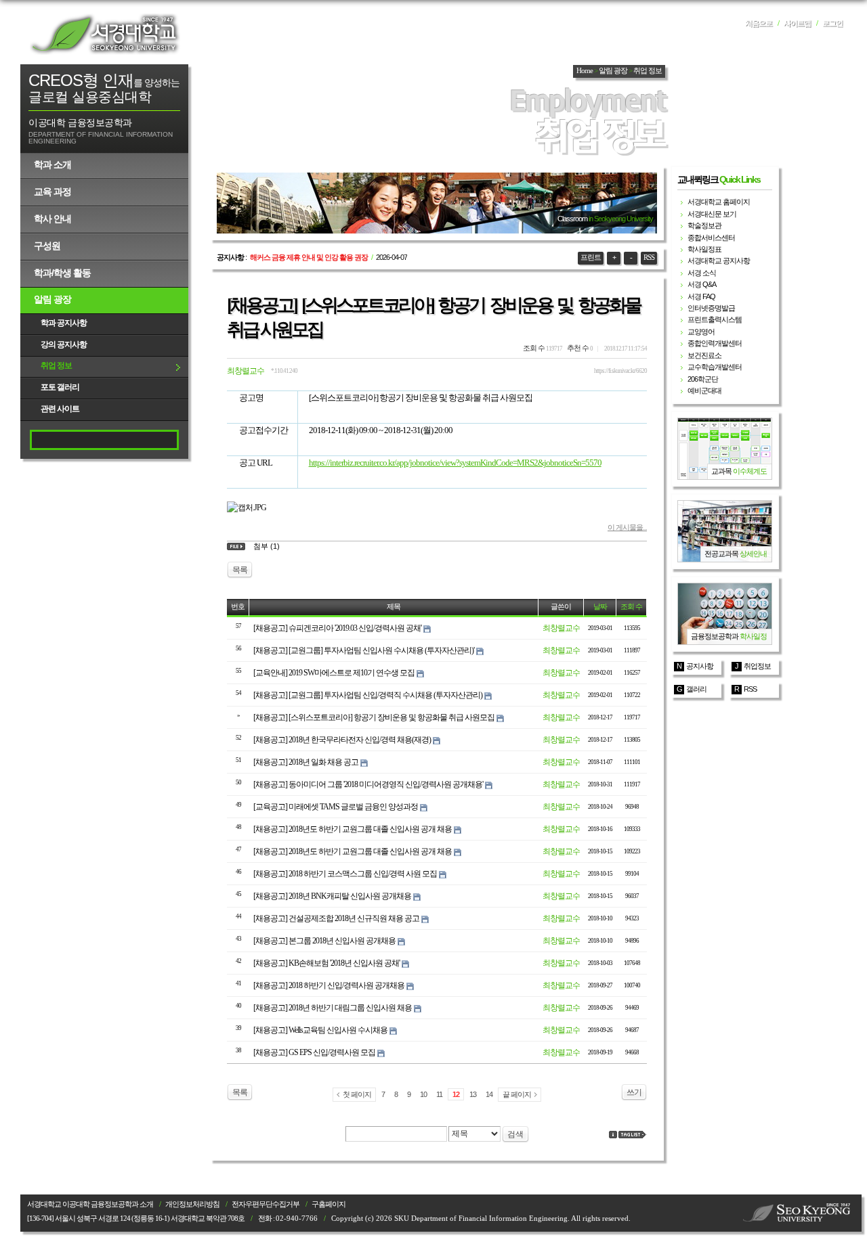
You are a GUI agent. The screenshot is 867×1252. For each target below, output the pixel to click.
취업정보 (757, 666)
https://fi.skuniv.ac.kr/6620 (620, 370)
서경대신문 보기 (712, 214)
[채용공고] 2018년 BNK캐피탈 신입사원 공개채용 (332, 896)
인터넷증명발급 (711, 308)
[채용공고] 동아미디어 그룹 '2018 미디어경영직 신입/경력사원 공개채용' (368, 784)
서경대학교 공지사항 (719, 260)
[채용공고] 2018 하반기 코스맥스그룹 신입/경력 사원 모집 (345, 873)
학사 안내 (52, 218)
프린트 (590, 257)
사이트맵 (797, 23)
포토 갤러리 (60, 387)
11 (439, 1094)
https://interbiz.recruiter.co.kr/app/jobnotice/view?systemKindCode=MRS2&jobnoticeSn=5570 (455, 462)
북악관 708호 (225, 1218)
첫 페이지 (357, 1094)
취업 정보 (56, 365)
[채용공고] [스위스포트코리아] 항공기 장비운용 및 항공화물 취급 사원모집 (373, 717)
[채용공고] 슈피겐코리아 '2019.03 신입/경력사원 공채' (337, 628)
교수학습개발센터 (715, 367)
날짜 (600, 606)
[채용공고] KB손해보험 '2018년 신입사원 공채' (326, 963)
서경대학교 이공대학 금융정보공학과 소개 (90, 1204)
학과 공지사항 (64, 323)
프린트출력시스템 (715, 319)
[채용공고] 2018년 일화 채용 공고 (305, 762)
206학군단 (703, 379)
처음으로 (758, 23)
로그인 (832, 23)
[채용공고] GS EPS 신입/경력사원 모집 (314, 1052)
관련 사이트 (60, 408)
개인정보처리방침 (192, 1204)
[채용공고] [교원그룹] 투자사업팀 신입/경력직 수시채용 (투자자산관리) (367, 695)
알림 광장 (52, 299)
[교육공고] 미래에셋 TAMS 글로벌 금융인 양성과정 (335, 806)
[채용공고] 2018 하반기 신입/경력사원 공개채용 (328, 985)
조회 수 (631, 606)
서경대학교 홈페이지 (719, 202)
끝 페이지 (517, 1094)
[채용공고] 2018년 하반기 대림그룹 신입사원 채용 (332, 1007)
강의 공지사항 (64, 344)
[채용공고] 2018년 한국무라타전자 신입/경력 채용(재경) (342, 739)
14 (489, 1094)
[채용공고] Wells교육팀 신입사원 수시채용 (320, 1030)
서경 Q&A (702, 284)
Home (584, 70)
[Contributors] (613, 1134)
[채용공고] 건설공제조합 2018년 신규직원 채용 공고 (336, 918)
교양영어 (701, 332)
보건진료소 (704, 355)
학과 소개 (52, 164)
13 (472, 1094)
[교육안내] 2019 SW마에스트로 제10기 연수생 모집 (334, 672)
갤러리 (696, 689)
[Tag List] (632, 1134)
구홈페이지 (328, 1204)
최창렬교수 (245, 371)
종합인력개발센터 (715, 343)
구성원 (47, 245)
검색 (515, 1134)
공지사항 (699, 666)
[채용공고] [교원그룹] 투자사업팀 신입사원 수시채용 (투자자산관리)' (363, 650)
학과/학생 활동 (62, 272)
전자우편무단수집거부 (265, 1204)
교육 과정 (52, 191)
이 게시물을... (627, 527)
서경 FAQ (701, 296)
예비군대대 (704, 390)
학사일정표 (704, 249)
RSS (648, 257)
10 (423, 1094)
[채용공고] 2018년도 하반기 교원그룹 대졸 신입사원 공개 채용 (352, 829)
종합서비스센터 (711, 237)
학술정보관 (704, 225)
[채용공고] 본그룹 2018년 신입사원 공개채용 (324, 940)
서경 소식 (702, 273)
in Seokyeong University (621, 219)
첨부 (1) (266, 546)
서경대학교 (105, 34)
